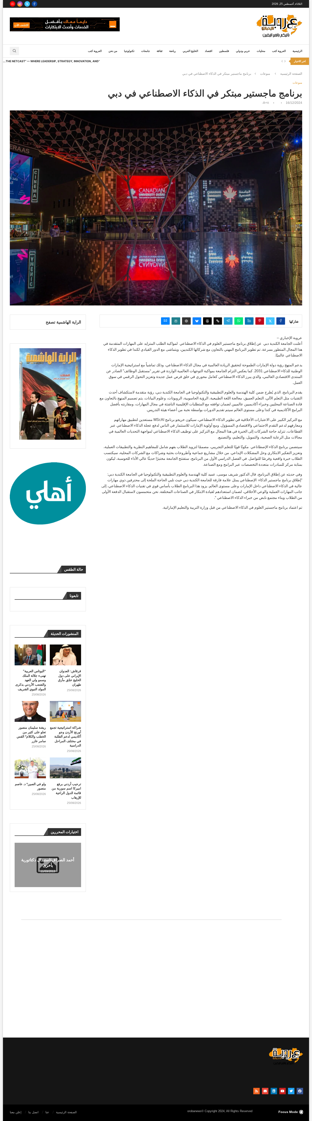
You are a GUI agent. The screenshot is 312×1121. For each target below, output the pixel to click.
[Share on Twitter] (270, 321)
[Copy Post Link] (218, 321)
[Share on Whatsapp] (238, 321)
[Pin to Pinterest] (259, 321)
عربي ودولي (243, 51)
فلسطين (224, 51)
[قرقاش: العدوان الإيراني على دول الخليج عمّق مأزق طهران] (65, 655)
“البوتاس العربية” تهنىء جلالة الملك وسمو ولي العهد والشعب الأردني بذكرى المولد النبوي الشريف (30, 680)
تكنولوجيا (129, 51)
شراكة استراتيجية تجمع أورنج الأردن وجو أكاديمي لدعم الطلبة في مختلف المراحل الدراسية (65, 736)
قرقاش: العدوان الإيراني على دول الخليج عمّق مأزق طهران (69, 677)
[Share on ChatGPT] (186, 321)
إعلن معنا (15, 1112)
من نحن (112, 51)
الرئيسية (297, 51)
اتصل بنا (33, 1112)
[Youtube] (12, 4)
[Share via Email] (165, 321)
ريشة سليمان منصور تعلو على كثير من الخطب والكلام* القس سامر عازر (31, 734)
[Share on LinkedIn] (249, 321)
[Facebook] (34, 4)
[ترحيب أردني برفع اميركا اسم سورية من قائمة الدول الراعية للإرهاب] (65, 767)
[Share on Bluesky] (197, 321)
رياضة (172, 51)
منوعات (265, 73)
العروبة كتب (279, 51)
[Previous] (282, 61)
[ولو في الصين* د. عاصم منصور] (30, 767)
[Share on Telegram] (228, 321)
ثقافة (159, 51)
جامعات (145, 51)
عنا (47, 1112)
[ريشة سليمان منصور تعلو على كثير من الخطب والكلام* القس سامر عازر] (30, 711)
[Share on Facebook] (280, 321)
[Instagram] (20, 4)
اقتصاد (208, 51)
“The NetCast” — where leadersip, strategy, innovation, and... (51, 61)
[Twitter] (27, 4)
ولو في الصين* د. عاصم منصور (30, 786)
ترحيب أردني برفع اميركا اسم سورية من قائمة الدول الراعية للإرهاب (66, 790)
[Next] (285, 61)
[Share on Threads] (207, 321)
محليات (261, 51)
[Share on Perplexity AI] (176, 321)
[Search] (14, 51)
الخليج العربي (190, 51)
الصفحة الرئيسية (291, 73)
